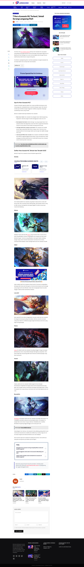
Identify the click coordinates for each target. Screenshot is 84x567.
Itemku (69, 546)
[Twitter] (9, 57)
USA (49, 548)
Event (44, 2)
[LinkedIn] (9, 60)
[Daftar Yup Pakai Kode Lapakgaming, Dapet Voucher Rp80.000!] (30, 547)
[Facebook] (9, 54)
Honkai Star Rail (53, 7)
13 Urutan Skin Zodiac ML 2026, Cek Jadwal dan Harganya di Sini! (65, 48)
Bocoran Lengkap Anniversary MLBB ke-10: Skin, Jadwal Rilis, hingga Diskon (43, 499)
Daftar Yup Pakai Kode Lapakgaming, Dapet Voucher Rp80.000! (37, 548)
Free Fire (22, 7)
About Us (39, 2)
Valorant (65, 7)
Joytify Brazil (65, 546)
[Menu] (13, 3)
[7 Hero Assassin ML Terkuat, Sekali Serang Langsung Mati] (31, 48)
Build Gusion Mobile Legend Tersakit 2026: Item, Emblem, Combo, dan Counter (18, 499)
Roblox (48, 7)
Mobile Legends (15, 7)
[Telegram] (9, 66)
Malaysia (45, 546)
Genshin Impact (34, 7)
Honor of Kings (27, 7)
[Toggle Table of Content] (21, 66)
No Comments (35, 21)
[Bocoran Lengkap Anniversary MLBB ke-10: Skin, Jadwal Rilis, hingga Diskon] (44, 493)
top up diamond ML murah (32, 465)
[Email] (9, 63)
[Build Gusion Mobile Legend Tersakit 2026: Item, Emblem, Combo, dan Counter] (18, 493)
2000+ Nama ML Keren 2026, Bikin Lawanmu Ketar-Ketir (65, 36)
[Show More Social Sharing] (39, 25)
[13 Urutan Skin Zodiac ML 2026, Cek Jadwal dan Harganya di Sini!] (56, 49)
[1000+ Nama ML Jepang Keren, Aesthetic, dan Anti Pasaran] (56, 43)
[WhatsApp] (9, 69)
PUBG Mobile (41, 7)
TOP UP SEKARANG (31, 93)
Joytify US (61, 546)
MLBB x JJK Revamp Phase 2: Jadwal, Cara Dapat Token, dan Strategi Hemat (31, 499)
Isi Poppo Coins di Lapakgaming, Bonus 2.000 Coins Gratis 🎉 (37, 556)
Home (14, 10)
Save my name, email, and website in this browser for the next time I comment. (30, 527)
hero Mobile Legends (25, 51)
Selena (28, 234)
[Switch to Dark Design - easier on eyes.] (70, 7)
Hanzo (15, 350)
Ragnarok (60, 7)
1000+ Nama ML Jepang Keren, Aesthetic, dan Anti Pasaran (65, 42)
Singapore (45, 548)
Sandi (17, 21)
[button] (18, 95)
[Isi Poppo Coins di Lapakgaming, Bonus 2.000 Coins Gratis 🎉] (30, 556)
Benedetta (16, 418)
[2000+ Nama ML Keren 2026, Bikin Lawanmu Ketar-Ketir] (56, 37)
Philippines (49, 546)
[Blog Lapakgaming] (22, 3)
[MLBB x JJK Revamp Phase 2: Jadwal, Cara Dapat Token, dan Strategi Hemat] (31, 493)
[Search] (69, 7)
